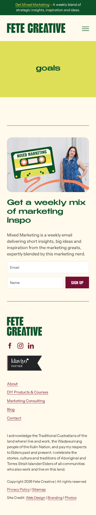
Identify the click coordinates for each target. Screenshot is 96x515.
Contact (14, 418)
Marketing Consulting (26, 400)
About (12, 383)
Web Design (35, 497)
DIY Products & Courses (27, 392)
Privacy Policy (18, 489)
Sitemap (39, 489)
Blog (11, 409)
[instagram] (20, 346)
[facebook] (10, 346)
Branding (55, 497)
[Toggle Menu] (85, 29)
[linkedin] (31, 346)
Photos (70, 497)
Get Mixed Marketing (32, 4)
